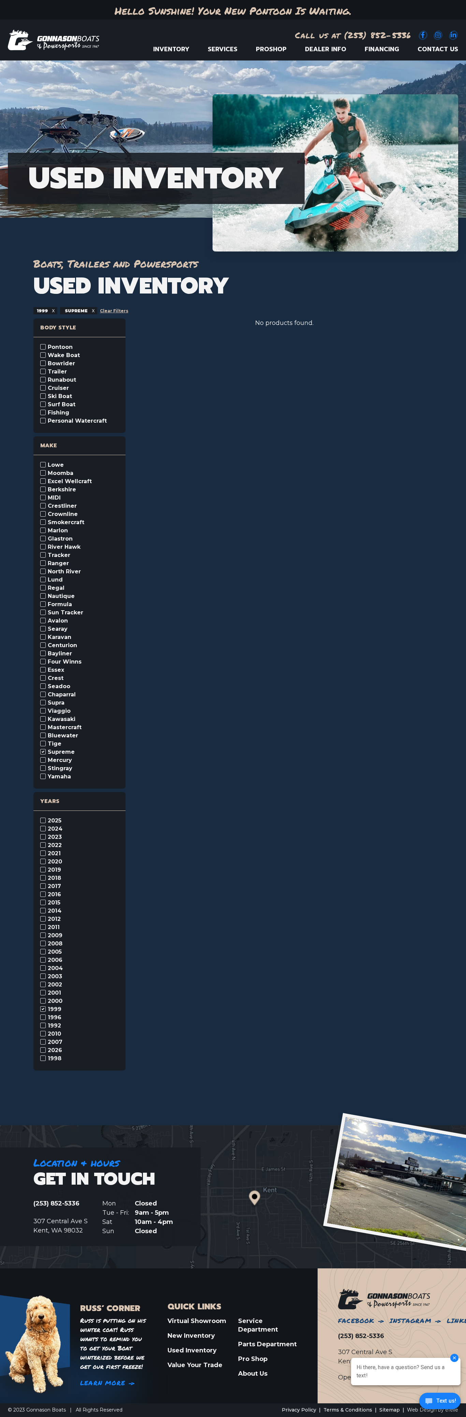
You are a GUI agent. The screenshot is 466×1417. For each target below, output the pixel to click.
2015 (54, 903)
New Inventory (191, 1335)
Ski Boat (60, 396)
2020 (55, 862)
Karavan (59, 637)
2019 (54, 870)
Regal (56, 588)
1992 (54, 1026)
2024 (55, 829)
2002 (55, 985)
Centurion (62, 645)
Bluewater (63, 736)
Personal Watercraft (77, 421)
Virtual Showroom (197, 1321)
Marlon (58, 531)
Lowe (56, 465)
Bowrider (61, 363)
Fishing (58, 413)
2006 (55, 960)
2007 (55, 1042)
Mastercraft (65, 727)
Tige (54, 744)
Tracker (59, 555)
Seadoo (59, 686)
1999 (43, 310)
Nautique (61, 596)
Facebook (356, 1321)
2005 (55, 952)
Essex (56, 670)
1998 (54, 1058)
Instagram (411, 1321)
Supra (56, 703)
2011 (54, 927)
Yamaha (59, 777)
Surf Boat (61, 404)
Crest (55, 678)
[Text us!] (440, 1403)
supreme (76, 310)
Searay (58, 629)
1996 (54, 1017)
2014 (54, 911)
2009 (55, 935)
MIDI (54, 498)
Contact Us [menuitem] (438, 49)
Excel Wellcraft (70, 481)
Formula (60, 604)
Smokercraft (66, 522)
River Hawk (64, 547)
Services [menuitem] (222, 49)
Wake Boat (64, 355)
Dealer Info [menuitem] (325, 49)
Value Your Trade (195, 1365)
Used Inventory (192, 1350)
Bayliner (60, 654)
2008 (55, 944)
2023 (55, 837)
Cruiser (58, 388)
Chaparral (62, 695)
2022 (55, 845)
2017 (54, 886)
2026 (55, 1050)
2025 (54, 821)
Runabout (62, 380)
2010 (54, 1034)
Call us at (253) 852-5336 (353, 35)
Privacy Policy (299, 1410)
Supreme (61, 752)
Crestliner (62, 506)
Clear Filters (114, 310)
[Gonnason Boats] (384, 1298)
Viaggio (59, 711)
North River (64, 572)
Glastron (60, 539)
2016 (54, 894)
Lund (55, 580)
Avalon (58, 621)
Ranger (58, 563)
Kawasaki (61, 719)
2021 (54, 853)
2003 (55, 976)
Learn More (102, 1383)
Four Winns (65, 662)
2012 (54, 919)
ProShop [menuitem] (271, 49)
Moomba (60, 473)
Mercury (60, 760)
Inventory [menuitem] (171, 49)
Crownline (63, 514)
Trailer (57, 372)
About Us (252, 1373)
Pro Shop (252, 1359)
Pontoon (60, 347)
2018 (54, 878)
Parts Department (267, 1344)
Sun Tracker (65, 613)
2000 (55, 1001)
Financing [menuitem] (382, 49)
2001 (54, 993)
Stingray (60, 768)
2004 (55, 968)
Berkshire (62, 490)
